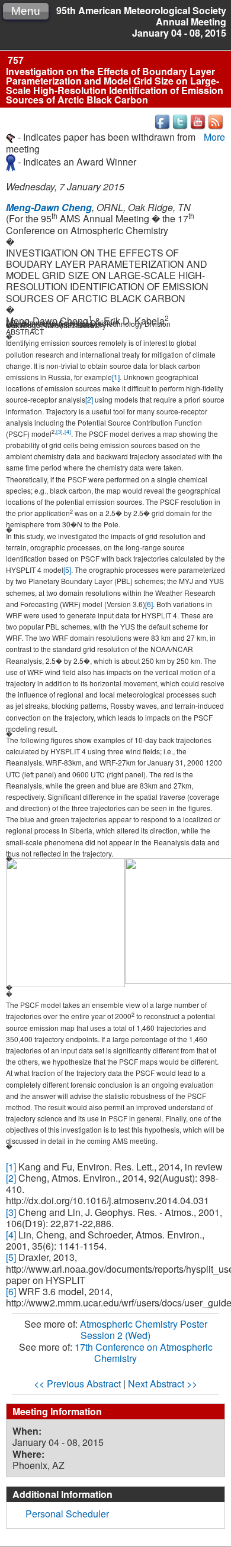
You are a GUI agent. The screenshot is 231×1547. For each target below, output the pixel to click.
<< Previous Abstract (77, 1383)
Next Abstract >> (162, 1383)
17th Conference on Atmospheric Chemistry (144, 1352)
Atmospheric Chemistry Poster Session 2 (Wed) (143, 1329)
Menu (25, 11)
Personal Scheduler (67, 1513)
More (214, 137)
